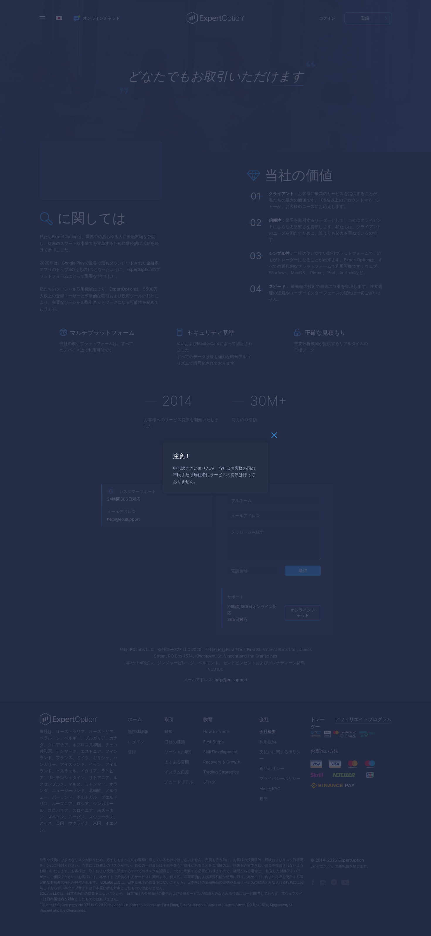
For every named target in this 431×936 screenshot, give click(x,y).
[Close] (274, 436)
